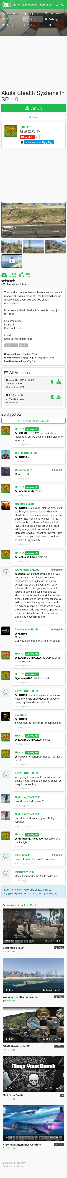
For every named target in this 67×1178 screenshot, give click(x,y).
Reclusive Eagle (24, 503)
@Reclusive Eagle (26, 557)
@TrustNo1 (22, 756)
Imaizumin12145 (24, 872)
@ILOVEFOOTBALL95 (28, 657)
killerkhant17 (23, 855)
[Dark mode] (57, 4)
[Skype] (21, 131)
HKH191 (26, 127)
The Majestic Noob (26, 629)
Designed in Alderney (13, 1162)
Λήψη (36, 108)
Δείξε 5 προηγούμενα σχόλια (33, 420)
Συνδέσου (36, 890)
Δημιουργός (32, 429)
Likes (28, 276)
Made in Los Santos (12, 1166)
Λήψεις (12, 276)
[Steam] (29, 131)
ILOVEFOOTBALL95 (27, 569)
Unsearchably (23, 470)
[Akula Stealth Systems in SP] (33, 220)
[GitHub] (33, 131)
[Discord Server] (38, 131)
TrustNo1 (20, 715)
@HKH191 (21, 457)
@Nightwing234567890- (29, 838)
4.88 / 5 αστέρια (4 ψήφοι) (14, 284)
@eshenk (20, 574)
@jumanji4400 (23, 678)
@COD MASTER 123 (27, 433)
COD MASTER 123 (26, 453)
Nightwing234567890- (28, 797)
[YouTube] (25, 131)
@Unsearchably (24, 491)
